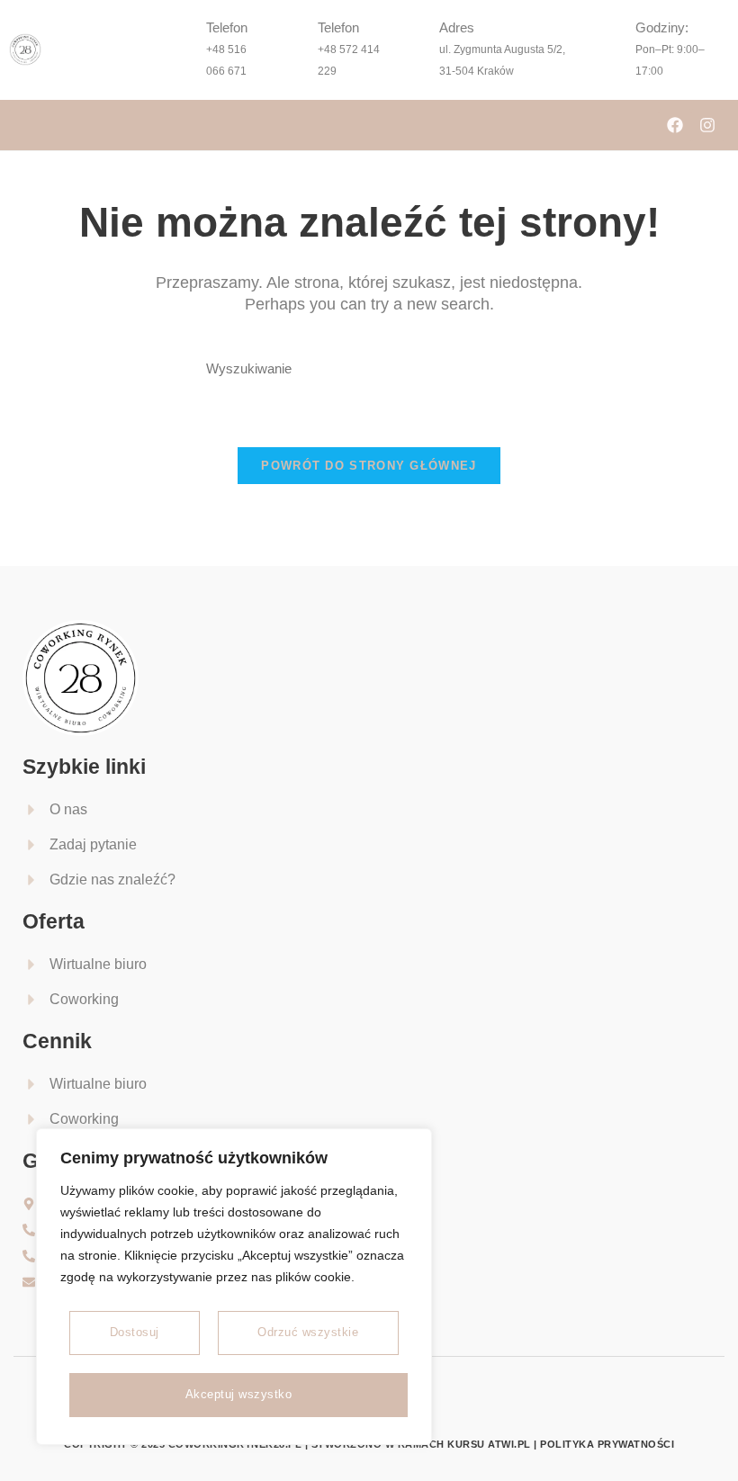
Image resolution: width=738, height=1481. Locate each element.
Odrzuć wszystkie (307, 1332)
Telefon (227, 27)
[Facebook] (675, 125)
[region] (234, 1286)
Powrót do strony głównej (368, 465)
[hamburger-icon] (29, 124)
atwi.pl (509, 1444)
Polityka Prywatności (607, 1444)
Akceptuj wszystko (238, 1394)
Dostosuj (134, 1332)
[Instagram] (707, 125)
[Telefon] (179, 49)
